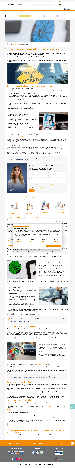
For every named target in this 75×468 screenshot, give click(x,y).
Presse (60, 16)
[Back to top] (72, 443)
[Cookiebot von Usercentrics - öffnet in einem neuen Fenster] (56, 221)
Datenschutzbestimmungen (55, 184)
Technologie (49, 16)
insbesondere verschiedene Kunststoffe (17, 92)
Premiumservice (34, 9)
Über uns (22, 9)
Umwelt (35, 16)
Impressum (31, 458)
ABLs (45, 458)
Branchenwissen (24, 16)
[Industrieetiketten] (45, 205)
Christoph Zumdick (16, 44)
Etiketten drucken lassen (50, 406)
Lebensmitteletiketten (14, 213)
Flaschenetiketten (30, 213)
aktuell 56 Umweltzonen (41, 364)
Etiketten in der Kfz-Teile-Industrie (14, 438)
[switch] (31, 241)
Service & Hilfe (16, 9)
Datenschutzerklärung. (42, 187)
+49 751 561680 (39, 443)
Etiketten (15, 56)
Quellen (11, 424)
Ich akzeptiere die (38, 187)
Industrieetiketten (45, 212)
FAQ (61, 443)
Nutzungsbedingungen (32, 185)
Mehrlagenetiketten (60, 212)
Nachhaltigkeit (42, 9)
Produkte (9, 9)
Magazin (9, 16)
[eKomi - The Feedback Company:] (72, 412)
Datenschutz (39, 458)
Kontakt (27, 9)
